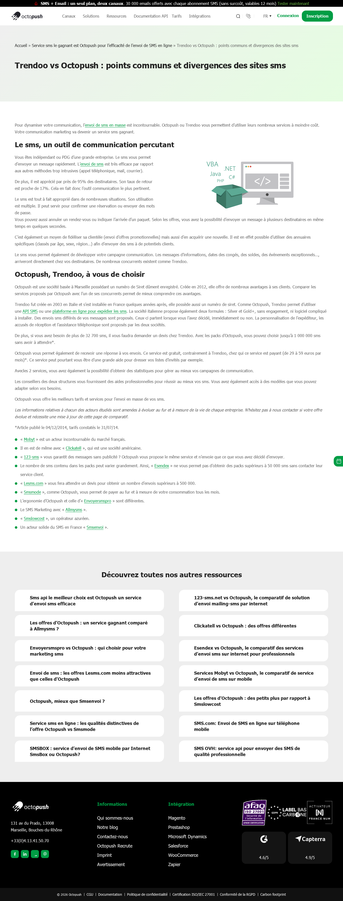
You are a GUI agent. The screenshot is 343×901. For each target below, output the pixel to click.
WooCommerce (183, 855)
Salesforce (178, 846)
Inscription (317, 16)
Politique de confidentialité (147, 894)
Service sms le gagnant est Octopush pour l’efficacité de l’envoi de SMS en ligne (102, 45)
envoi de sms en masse (105, 125)
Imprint (104, 855)
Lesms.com (33, 483)
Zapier (174, 864)
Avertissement (111, 864)
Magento (176, 818)
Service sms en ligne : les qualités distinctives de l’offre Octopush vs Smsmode (84, 726)
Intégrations (199, 16)
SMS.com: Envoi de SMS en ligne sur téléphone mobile (247, 726)
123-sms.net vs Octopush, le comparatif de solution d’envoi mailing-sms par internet (252, 600)
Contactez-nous (112, 836)
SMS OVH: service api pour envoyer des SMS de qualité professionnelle (247, 751)
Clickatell (73, 448)
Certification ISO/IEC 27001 (194, 894)
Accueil (21, 45)
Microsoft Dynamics (187, 836)
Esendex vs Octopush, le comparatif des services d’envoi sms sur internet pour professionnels (248, 651)
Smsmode (32, 492)
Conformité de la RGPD (237, 894)
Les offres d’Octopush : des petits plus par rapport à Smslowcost (252, 701)
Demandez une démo (338, 461)
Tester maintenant (293, 3)
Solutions (91, 16)
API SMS (30, 311)
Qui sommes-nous (115, 818)
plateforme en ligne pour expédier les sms (89, 311)
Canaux (68, 16)
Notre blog (107, 827)
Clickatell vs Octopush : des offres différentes (245, 625)
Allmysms (74, 509)
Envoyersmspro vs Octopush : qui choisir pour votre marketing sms (88, 651)
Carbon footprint (273, 894)
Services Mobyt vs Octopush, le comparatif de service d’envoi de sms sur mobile (254, 676)
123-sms (31, 456)
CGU (90, 894)
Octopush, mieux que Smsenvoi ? (67, 701)
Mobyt (29, 439)
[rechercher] (238, 16)
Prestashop (179, 827)
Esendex (161, 465)
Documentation (110, 894)
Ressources (116, 16)
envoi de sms (91, 164)
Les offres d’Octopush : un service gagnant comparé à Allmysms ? (89, 625)
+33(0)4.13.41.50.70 (30, 840)
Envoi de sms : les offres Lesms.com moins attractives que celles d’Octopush (90, 676)
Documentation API (151, 16)
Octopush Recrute (114, 846)
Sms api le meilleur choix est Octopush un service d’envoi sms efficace (85, 600)
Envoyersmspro (97, 500)
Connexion (288, 15)
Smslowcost (34, 518)
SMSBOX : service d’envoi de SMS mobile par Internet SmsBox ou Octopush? (90, 751)
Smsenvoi (95, 527)
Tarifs (177, 16)
